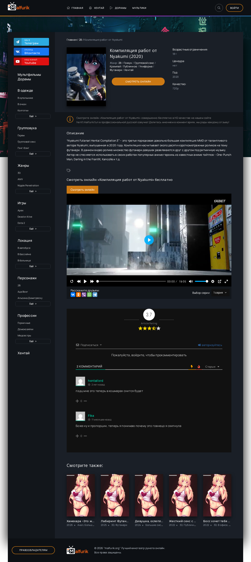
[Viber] (84, 294)
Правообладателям (33, 550)
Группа (32, 52)
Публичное (130, 66)
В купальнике (25, 98)
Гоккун (128, 63)
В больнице (24, 260)
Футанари (116, 70)
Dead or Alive (25, 216)
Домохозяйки (25, 329)
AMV (20, 179)
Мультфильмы (29, 74)
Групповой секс (27, 141)
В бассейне (24, 254)
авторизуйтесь (211, 345)
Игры (22, 203)
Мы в (32, 42)
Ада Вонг (23, 291)
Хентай (99, 8)
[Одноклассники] (78, 294)
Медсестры (24, 335)
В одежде (25, 90)
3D (19, 173)
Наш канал (31, 61)
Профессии (27, 315)
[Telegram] (95, 294)
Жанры (23, 165)
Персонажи (27, 278)
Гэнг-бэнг (23, 148)
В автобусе (24, 248)
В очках (22, 104)
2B (19, 285)
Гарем (21, 135)
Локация (25, 240)
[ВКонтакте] (73, 294)
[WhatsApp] (89, 294)
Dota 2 (21, 223)
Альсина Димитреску (30, 298)
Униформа (145, 66)
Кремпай (115, 66)
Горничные (24, 323)
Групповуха (27, 128)
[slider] (131, 281)
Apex (20, 210)
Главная (77, 8)
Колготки (23, 110)
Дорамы (120, 8)
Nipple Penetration (28, 185)
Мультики (139, 8)
